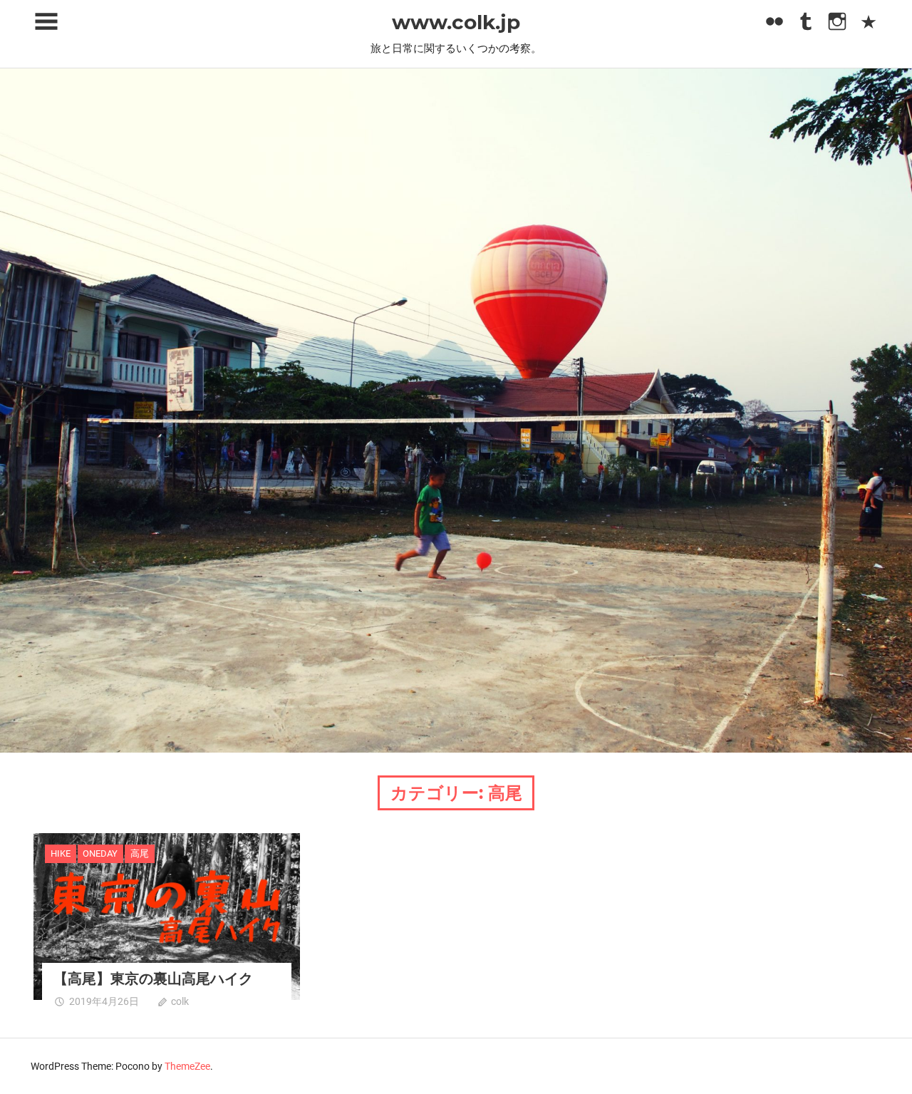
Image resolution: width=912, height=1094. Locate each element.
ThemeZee (187, 1066)
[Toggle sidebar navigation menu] (46, 21)
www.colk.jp (456, 22)
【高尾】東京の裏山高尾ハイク (153, 978)
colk (180, 1001)
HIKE (61, 853)
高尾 (139, 853)
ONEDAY (100, 853)
